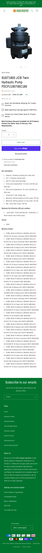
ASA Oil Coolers (9, 436)
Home (6, 412)
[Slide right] (25, 67)
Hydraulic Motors (9, 421)
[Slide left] (16, 67)
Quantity (4, 130)
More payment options (21, 153)
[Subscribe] (35, 396)
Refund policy (36, 543)
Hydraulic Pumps (9, 416)
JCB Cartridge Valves (10, 426)
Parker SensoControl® (11, 445)
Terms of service (26, 547)
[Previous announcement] (4, 3)
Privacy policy (16, 547)
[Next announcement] (38, 3)
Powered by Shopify (26, 543)
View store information (11, 165)
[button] (4, 10)
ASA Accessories (9, 441)
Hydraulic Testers (9, 431)
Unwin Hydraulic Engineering (13, 543)
